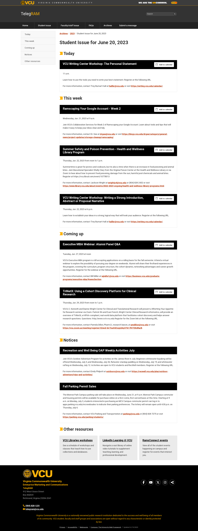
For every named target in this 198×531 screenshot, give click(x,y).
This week (29, 41)
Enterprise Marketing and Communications (45, 484)
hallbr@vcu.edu (116, 86)
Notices (28, 54)
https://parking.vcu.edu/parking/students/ (83, 417)
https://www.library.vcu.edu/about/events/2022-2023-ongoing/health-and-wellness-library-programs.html (113, 186)
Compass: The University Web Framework (106, 527)
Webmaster (84, 527)
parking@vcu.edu (131, 414)
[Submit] (174, 14)
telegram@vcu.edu (34, 509)
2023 (72, 33)
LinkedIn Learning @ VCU (117, 440)
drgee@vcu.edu (107, 134)
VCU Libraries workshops (78, 440)
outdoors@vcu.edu (115, 371)
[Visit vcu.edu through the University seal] (59, 474)
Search (150, 14)
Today (27, 34)
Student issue (44, 25)
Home (25, 25)
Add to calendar (165, 64)
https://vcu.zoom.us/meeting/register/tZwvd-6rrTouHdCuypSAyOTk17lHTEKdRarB (102, 328)
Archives (108, 25)
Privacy (62, 527)
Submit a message (128, 25)
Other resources (32, 61)
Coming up (30, 48)
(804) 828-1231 (32, 505)
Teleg (30, 13)
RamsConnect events (155, 440)
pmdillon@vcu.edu (139, 325)
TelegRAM (28, 488)
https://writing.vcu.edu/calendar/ (147, 86)
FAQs (91, 25)
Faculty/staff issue (70, 25)
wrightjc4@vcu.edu (117, 182)
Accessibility (72, 527)
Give (173, 3)
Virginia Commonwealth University (65, 3)
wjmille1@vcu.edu (110, 276)
